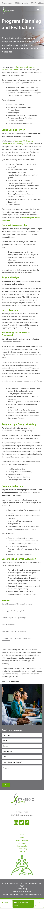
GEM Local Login (21, 3)
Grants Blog (22, 849)
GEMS (22, 837)
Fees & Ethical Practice (22, 891)
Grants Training (22, 840)
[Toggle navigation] (38, 10)
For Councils (22, 846)
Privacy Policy (22, 888)
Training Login (7, 3)
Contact (22, 851)
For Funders (22, 843)
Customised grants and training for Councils (16, 638)
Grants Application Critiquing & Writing (15, 611)
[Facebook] (27, 822)
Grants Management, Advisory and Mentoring (17, 604)
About (22, 835)
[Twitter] (21, 822)
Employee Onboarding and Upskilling (14, 631)
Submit (6, 785)
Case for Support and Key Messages (14, 618)
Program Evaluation (8, 624)
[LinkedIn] (16, 822)
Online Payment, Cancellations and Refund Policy (22, 894)
